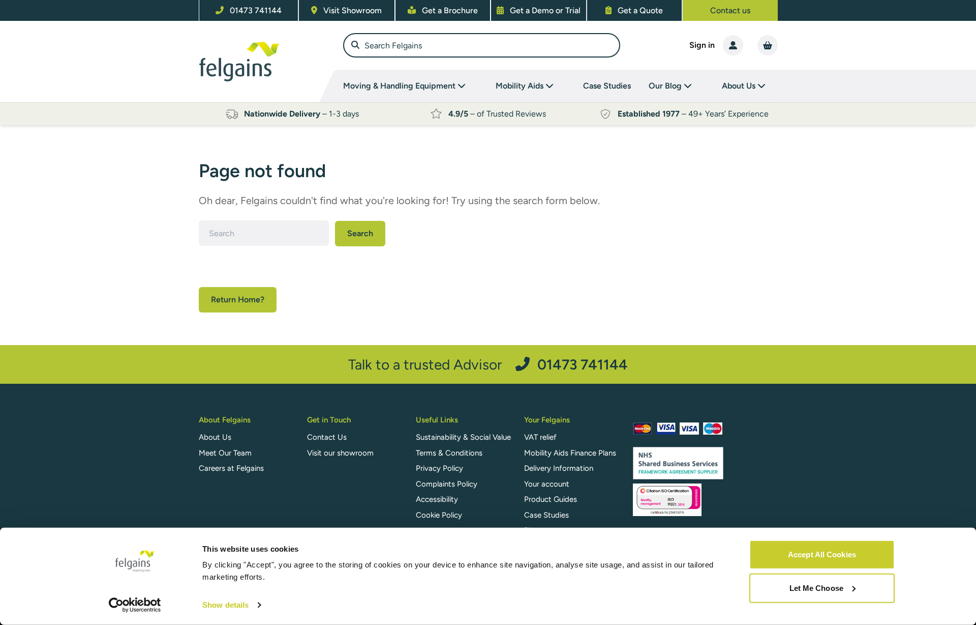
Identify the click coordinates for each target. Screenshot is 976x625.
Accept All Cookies (822, 554)
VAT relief (540, 437)
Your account (546, 484)
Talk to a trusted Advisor (488, 364)
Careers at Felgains (231, 468)
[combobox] (481, 45)
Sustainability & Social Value (463, 437)
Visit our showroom (340, 453)
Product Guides (550, 499)
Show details (225, 605)
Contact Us (327, 437)
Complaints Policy (446, 484)
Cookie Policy (439, 515)
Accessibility (437, 499)
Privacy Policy (439, 468)
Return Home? (237, 299)
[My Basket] (767, 45)
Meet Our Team (225, 453)
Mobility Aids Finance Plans (570, 453)
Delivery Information (558, 468)
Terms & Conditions (449, 453)
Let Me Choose (816, 587)
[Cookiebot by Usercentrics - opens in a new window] (134, 605)
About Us (215, 437)
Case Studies (607, 86)
